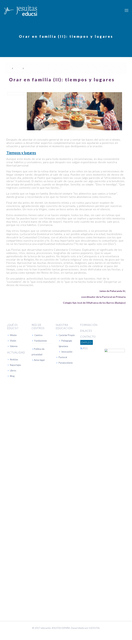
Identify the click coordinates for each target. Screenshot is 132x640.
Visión (13, 340)
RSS (85, 348)
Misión (13, 335)
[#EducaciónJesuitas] (20, 10)
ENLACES (86, 330)
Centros (38, 335)
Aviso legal (39, 360)
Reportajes (15, 365)
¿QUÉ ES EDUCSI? (12, 326)
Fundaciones (40, 340)
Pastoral (63, 357)
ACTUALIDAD (16, 352)
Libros (13, 370)
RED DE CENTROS (38, 326)
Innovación (66, 351)
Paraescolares (66, 362)
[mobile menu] (126, 10)
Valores (14, 346)
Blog (12, 376)
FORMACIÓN (88, 324)
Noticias (14, 359)
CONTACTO (88, 336)
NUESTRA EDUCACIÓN (64, 326)
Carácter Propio (67, 335)
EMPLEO (86, 342)
